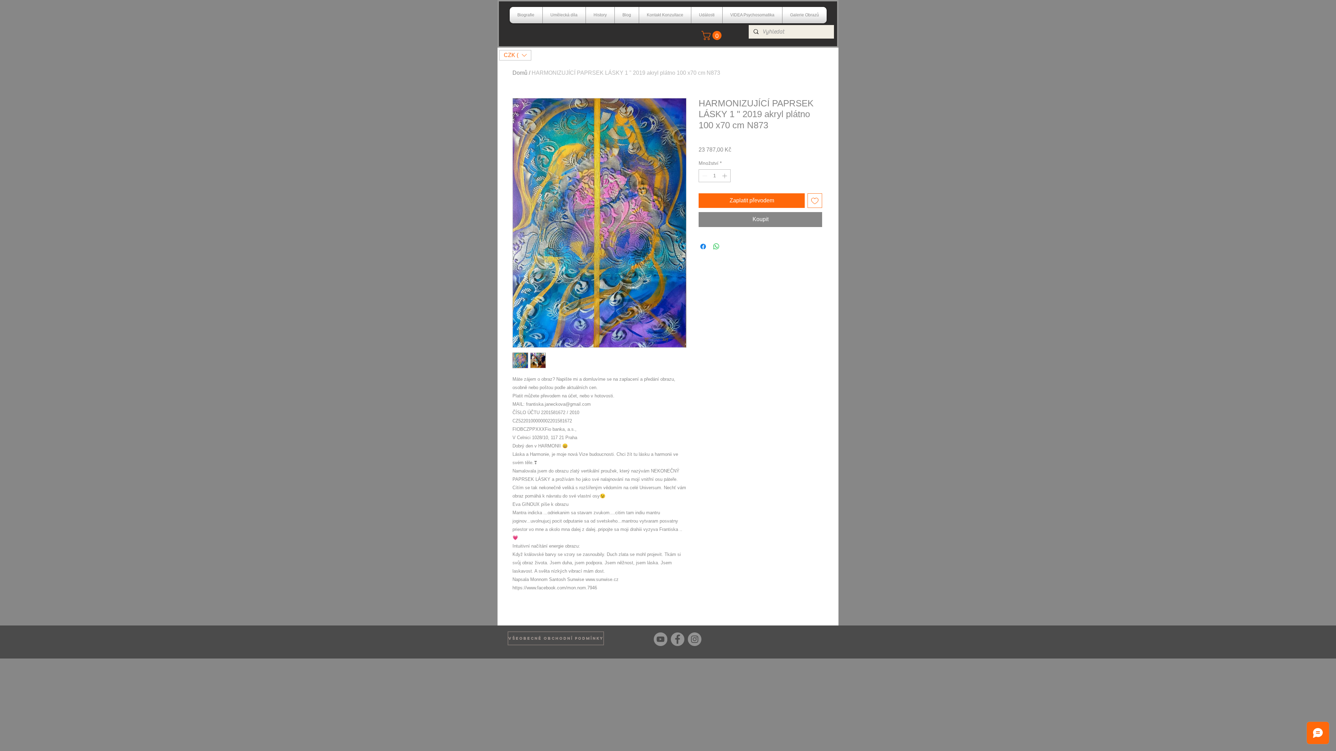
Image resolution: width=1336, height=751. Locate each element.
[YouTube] (660, 639)
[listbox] (515, 55)
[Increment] (725, 176)
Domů (519, 73)
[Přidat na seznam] (815, 200)
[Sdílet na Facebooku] (703, 246)
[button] (712, 35)
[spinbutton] (714, 176)
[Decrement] (704, 176)
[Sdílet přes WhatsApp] (716, 246)
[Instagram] (694, 639)
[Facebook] (677, 639)
